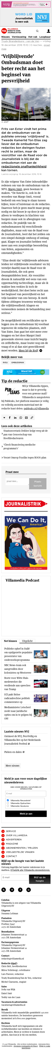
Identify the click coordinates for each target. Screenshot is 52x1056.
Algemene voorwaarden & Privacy (26, 1046)
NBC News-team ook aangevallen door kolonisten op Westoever (17, 669)
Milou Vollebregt (9, 970)
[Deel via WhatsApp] (21, 417)
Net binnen (10, 641)
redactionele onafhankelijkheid (23, 166)
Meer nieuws (12, 765)
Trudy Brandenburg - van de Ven (20, 41)
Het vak (32, 37)
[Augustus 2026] (26, 504)
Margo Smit (15, 189)
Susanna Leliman (9, 913)
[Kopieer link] (32, 417)
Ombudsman (17, 362)
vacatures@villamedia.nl (13, 1004)
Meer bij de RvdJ (28, 350)
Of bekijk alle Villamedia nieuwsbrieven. (30, 870)
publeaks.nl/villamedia (36, 408)
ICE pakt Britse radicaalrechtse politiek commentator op (17, 698)
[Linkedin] (28, 890)
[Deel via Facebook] (9, 417)
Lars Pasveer (7, 974)
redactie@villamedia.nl (12, 958)
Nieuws (5, 37)
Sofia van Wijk (8, 989)
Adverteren (13, 839)
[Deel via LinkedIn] (15, 417)
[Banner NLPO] (26, 4)
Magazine (12, 844)
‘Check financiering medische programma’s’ (19, 446)
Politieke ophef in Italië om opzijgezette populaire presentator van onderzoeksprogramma (18, 654)
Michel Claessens (9, 981)
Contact (11, 856)
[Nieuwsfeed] (3, 890)
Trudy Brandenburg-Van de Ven (16, 978)
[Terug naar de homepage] (11, 31)
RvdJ (5, 362)
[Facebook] (20, 890)
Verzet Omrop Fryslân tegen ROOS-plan (24, 457)
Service (11, 831)
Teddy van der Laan (10, 997)
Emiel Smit (6, 993)
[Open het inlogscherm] (48, 31)
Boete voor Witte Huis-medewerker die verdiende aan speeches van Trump (17, 683)
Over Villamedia (16, 835)
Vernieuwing (19, 37)
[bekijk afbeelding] (26, 104)
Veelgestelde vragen (20, 852)
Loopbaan (45, 37)
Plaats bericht (38, 483)
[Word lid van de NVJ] (26, 18)
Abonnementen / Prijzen (22, 848)
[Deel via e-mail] (26, 417)
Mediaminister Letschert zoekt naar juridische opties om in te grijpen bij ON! (18, 713)
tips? (14, 963)
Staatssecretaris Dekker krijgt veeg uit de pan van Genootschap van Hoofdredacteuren (25, 434)
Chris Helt (6, 966)
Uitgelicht (27, 641)
